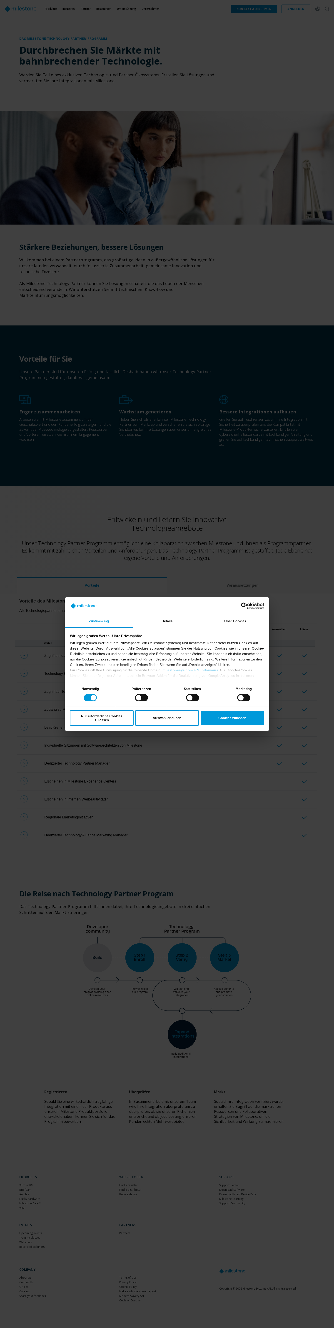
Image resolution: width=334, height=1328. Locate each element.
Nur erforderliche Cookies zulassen (101, 718)
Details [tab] (167, 621)
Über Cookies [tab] (235, 621)
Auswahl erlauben (167, 718)
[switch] (141, 697)
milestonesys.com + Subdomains (190, 670)
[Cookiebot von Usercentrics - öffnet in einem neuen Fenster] (244, 606)
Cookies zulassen (232, 718)
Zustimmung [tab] (99, 621)
